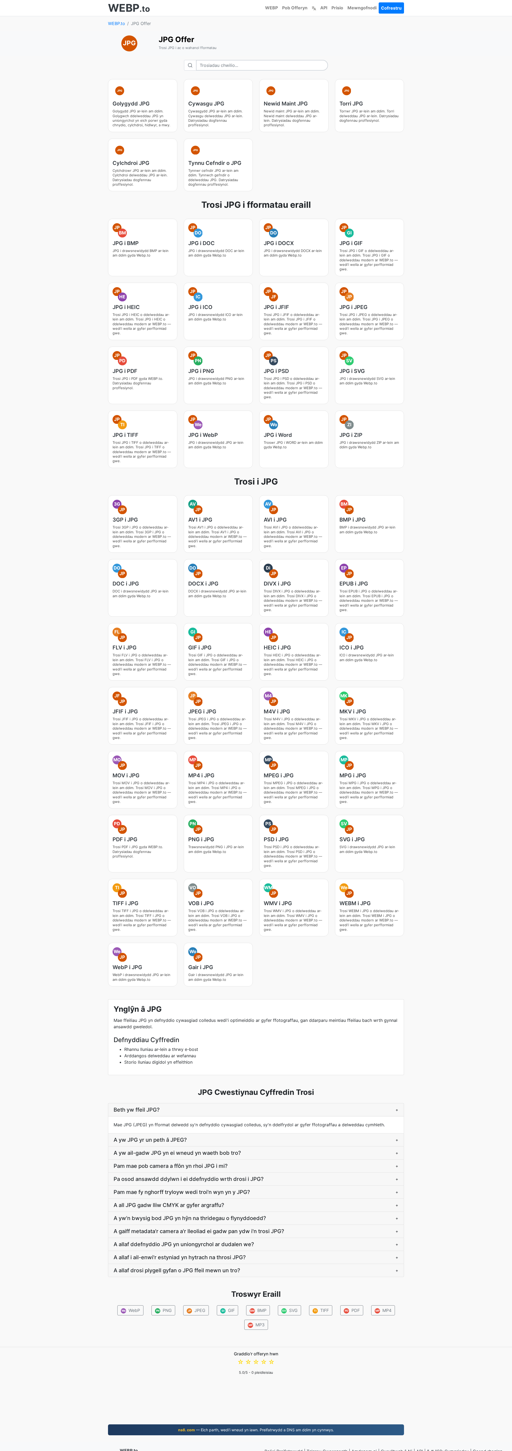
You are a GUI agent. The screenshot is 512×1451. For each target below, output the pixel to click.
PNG (164, 1310)
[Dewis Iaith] (314, 7)
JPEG (196, 1310)
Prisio (337, 7)
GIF (228, 1310)
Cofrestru (391, 8)
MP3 (256, 1324)
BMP (258, 1310)
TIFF (321, 1310)
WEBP (271, 7)
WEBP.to (116, 23)
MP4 (383, 1310)
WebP (130, 1310)
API (323, 7)
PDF (352, 1310)
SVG (290, 1310)
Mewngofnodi (362, 7)
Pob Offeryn (294, 7)
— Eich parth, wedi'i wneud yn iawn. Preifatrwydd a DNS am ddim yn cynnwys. (256, 1430)
